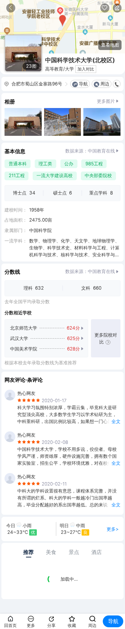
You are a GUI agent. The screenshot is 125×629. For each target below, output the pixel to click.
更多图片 (106, 101)
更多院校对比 (105, 338)
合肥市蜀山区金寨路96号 (36, 83)
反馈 (117, 8)
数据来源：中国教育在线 (90, 151)
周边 (104, 83)
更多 (31, 625)
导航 (83, 83)
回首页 (10, 625)
